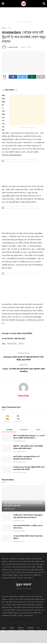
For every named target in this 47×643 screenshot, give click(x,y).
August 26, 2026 (10, 509)
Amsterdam (11, 344)
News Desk (13, 47)
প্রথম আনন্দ (30, 628)
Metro (21, 344)
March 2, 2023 (26, 47)
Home (4, 28)
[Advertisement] (23, 13)
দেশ (38, 628)
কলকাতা (9, 28)
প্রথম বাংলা (21, 628)
